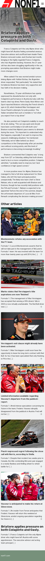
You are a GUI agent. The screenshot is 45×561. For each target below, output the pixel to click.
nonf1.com (5, 556)
